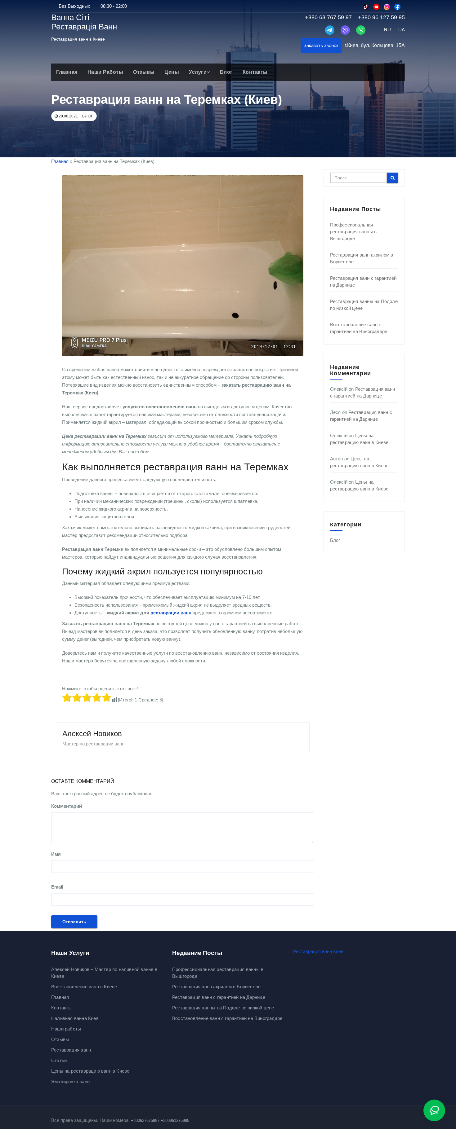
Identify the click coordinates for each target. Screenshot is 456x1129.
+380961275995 (175, 1120)
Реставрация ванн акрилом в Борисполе (216, 986)
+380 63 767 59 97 (328, 17)
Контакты (255, 72)
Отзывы (143, 72)
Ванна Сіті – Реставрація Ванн (84, 22)
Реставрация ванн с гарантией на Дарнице (218, 997)
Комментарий (66, 806)
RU (387, 29)
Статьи (59, 1060)
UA (401, 29)
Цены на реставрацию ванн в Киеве (90, 1071)
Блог (226, 72)
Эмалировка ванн (70, 1081)
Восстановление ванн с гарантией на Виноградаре (227, 1018)
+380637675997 (145, 1120)
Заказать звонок (321, 45)
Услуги (198, 72)
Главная (67, 72)
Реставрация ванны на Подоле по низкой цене (223, 1007)
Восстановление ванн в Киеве (84, 986)
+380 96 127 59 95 (381, 17)
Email (57, 887)
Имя (56, 854)
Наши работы (105, 72)
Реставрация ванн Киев (318, 951)
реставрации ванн (170, 612)
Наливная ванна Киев (75, 1018)
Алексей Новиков (92, 733)
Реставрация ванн (71, 1049)
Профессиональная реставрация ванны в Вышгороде (353, 231)
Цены (171, 72)
